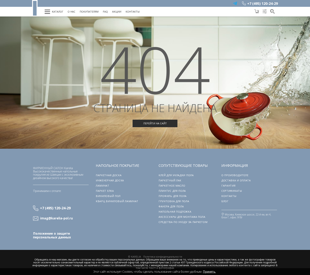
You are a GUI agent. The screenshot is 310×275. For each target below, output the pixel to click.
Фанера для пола (171, 206)
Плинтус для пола (172, 190)
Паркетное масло (172, 185)
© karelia (134, 256)
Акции (116, 11)
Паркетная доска (109, 175)
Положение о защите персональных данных (52, 235)
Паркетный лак (170, 180)
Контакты (133, 11)
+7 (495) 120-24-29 (262, 3)
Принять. (209, 271)
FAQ (105, 11)
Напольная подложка (175, 211)
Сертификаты (231, 190)
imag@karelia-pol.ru (56, 218)
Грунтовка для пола (174, 201)
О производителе (234, 175)
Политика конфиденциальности (162, 256)
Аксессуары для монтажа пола (182, 216)
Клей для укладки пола (176, 175)
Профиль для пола (173, 196)
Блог (225, 201)
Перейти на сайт (155, 123)
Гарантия (228, 185)
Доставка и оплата (236, 180)
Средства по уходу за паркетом (183, 222)
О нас (71, 11)
